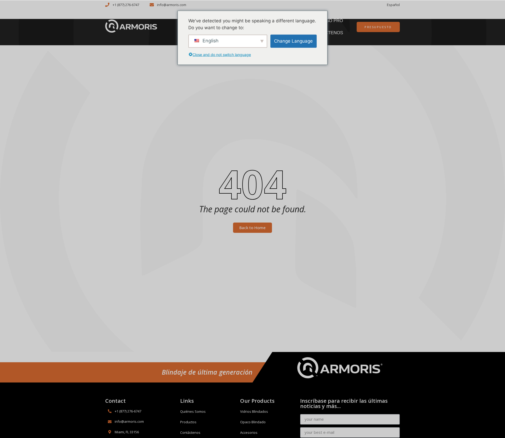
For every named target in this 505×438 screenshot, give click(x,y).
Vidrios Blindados (254, 411)
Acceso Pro (328, 20)
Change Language (293, 40)
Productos (188, 422)
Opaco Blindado (253, 422)
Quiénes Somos (193, 411)
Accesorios (248, 432)
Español (393, 4)
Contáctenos (190, 432)
